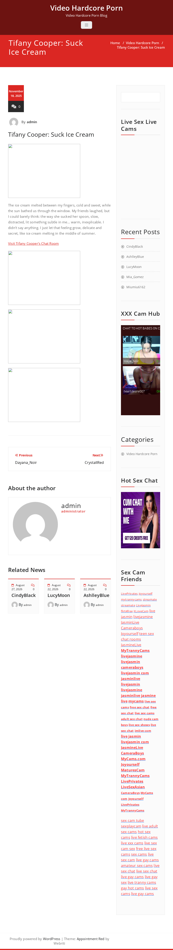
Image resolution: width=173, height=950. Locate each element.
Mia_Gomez (135, 277)
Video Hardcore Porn (142, 43)
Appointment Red (90, 938)
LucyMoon (59, 595)
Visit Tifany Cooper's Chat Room (33, 243)
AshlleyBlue (96, 595)
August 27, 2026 (18, 587)
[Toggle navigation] (86, 25)
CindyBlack (23, 595)
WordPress (51, 938)
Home (115, 43)
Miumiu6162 (135, 287)
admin (32, 122)
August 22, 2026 (54, 587)
